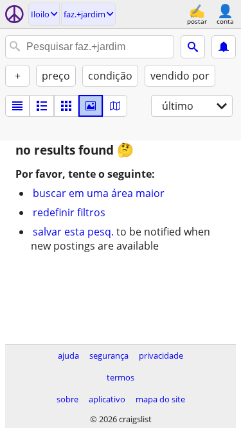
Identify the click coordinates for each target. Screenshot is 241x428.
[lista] (17, 106)
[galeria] (90, 106)
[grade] (66, 106)
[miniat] (42, 106)
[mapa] (115, 106)
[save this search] (223, 46)
